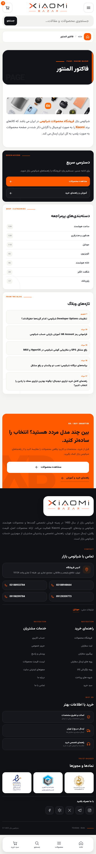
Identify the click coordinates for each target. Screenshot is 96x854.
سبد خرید (87, 685)
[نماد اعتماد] (16, 782)
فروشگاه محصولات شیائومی (57, 121)
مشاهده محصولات (51, 467)
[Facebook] (49, 810)
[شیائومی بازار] (48, 8)
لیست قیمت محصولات (34, 661)
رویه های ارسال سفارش (81, 661)
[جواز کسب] (47, 782)
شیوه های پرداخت (83, 677)
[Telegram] (79, 810)
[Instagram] (90, 810)
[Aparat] (59, 810)
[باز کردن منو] (88, 8)
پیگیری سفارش (85, 654)
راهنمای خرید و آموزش (77, 478)
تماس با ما (39, 685)
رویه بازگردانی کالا (84, 669)
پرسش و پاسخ (38, 654)
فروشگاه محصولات (83, 638)
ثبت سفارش (86, 646)
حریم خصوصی (38, 646)
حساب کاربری (38, 638)
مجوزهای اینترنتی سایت (34, 669)
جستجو (11, 21)
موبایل (76, 609)
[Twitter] (69, 810)
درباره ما (41, 677)
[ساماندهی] (79, 782)
